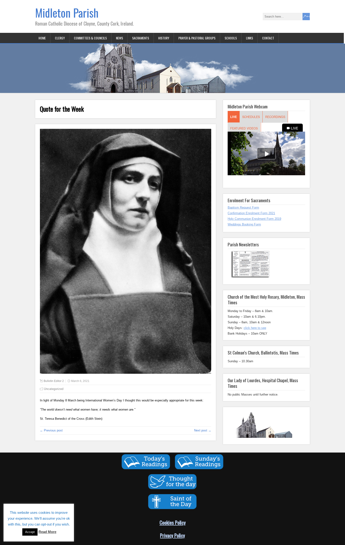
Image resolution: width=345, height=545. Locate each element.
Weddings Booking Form (244, 224)
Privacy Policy (172, 535)
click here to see (255, 328)
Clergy (60, 37)
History (163, 37)
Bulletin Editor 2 (54, 381)
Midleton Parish (67, 12)
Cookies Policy (173, 522)
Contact (268, 37)
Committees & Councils (90, 37)
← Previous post (51, 430)
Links (249, 37)
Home (42, 37)
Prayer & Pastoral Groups (196, 37)
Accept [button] (30, 532)
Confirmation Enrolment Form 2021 (251, 213)
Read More (47, 532)
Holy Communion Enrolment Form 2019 (254, 219)
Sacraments (140, 37)
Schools (231, 37)
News (119, 37)
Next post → (202, 430)
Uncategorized (53, 389)
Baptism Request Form (243, 207)
